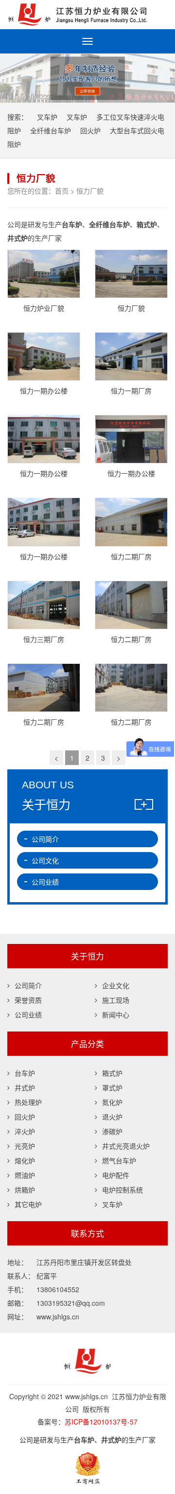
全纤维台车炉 (50, 130)
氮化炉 (112, 1102)
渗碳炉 (112, 1131)
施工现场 (115, 1000)
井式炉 (25, 1087)
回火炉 (90, 130)
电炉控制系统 (122, 1189)
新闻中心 (115, 1014)
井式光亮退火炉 (126, 1146)
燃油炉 (25, 1175)
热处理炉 (28, 1102)
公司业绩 (45, 882)
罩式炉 (112, 1087)
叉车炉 (47, 117)
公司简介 (45, 839)
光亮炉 (25, 1146)
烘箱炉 (25, 1189)
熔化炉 (25, 1160)
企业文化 (115, 985)
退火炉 (112, 1116)
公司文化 (45, 860)
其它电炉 (28, 1204)
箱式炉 (112, 1073)
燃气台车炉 (119, 1160)
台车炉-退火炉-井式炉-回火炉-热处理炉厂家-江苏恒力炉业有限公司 (87, 14)
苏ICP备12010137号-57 (101, 1421)
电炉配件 (115, 1175)
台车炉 (25, 1073)
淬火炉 (25, 1131)
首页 (62, 191)
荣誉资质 (28, 1000)
